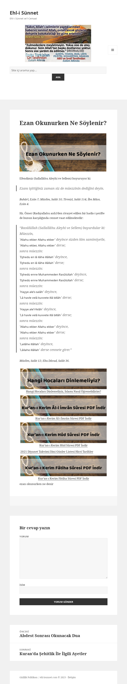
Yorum (24, 536)
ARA (58, 77)
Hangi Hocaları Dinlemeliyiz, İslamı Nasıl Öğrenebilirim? (63, 391)
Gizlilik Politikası (28, 677)
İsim (22, 584)
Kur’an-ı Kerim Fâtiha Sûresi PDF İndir (63, 478)
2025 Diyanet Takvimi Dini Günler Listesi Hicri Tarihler (56, 451)
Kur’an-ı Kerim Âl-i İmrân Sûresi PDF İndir (63, 418)
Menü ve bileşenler (112, 54)
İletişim (72, 677)
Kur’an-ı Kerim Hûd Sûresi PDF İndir (63, 445)
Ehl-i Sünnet (24, 12)
